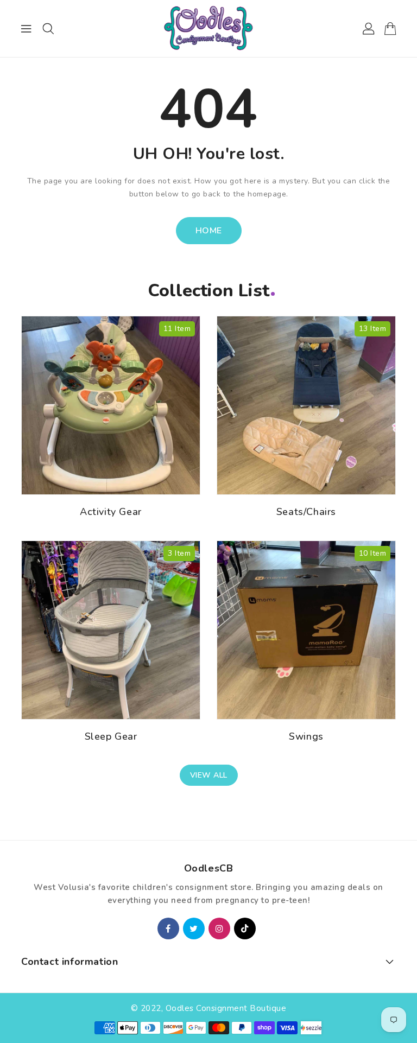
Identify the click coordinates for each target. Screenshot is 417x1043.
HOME (208, 231)
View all (209, 775)
